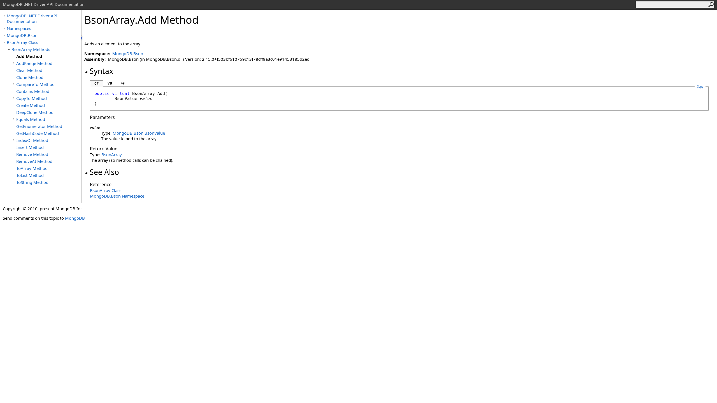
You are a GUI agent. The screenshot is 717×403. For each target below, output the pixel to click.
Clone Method (29, 77)
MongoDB (75, 218)
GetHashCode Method (37, 133)
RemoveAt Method (34, 161)
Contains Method (32, 91)
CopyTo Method (31, 98)
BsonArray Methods (30, 49)
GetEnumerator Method (39, 126)
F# (122, 83)
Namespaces (19, 28)
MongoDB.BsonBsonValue (139, 133)
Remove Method (32, 154)
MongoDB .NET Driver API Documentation (32, 18)
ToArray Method (32, 168)
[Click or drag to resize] (82, 38)
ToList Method (30, 175)
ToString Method (32, 182)
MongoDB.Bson (22, 35)
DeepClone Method (34, 112)
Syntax (101, 71)
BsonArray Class (22, 42)
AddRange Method (34, 63)
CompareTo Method (35, 84)
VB (110, 83)
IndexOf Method (32, 140)
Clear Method (29, 70)
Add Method (29, 56)
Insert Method (30, 147)
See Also (104, 172)
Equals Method (30, 119)
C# (96, 83)
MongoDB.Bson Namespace (117, 196)
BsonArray (111, 154)
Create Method (30, 105)
